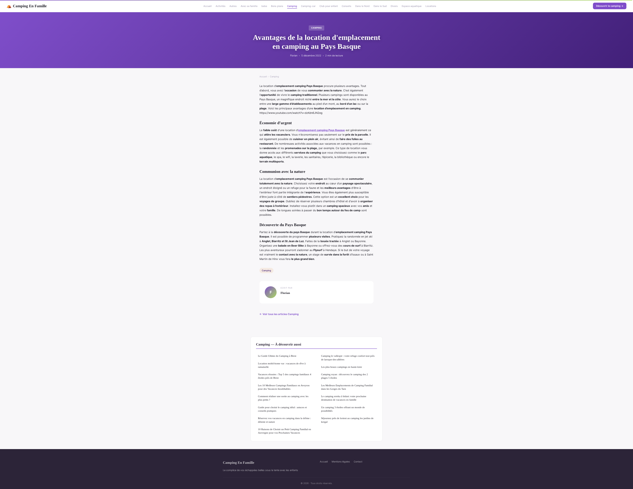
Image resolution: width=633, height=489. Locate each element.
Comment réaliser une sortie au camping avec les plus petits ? (283, 398)
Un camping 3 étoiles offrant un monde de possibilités (343, 409)
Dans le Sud (380, 6)
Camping (292, 6)
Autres (233, 6)
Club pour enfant (328, 6)
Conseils (346, 6)
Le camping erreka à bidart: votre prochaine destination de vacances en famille (343, 398)
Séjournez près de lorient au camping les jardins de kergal (347, 420)
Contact (358, 461)
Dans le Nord (362, 6)
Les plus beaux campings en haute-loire (341, 366)
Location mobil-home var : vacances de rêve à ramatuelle (282, 365)
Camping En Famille (27, 6)
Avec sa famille (249, 6)
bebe (264, 6)
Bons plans (277, 6)
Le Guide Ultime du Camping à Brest (277, 355)
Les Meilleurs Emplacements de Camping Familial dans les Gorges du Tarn (347, 387)
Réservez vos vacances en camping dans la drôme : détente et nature (284, 420)
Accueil (207, 6)
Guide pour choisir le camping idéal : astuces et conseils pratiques (282, 409)
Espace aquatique (412, 6)
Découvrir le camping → (609, 5)
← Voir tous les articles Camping (279, 314)
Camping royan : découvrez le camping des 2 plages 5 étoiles (344, 376)
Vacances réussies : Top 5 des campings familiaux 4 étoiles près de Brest (284, 376)
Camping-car (308, 6)
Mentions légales (341, 461)
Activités (221, 6)
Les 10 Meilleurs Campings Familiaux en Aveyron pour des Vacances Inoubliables (284, 387)
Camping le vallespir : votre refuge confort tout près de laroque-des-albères (348, 357)
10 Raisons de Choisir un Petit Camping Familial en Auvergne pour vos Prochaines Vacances (284, 431)
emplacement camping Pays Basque (321, 130)
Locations (430, 6)
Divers (394, 6)
